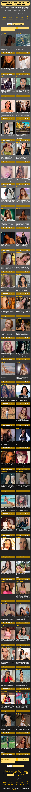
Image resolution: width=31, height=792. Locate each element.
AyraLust (3, 120)
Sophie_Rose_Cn (20, 581)
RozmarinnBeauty (20, 384)
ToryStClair (18, 120)
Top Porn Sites (28, 18)
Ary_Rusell (18, 165)
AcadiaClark (3, 296)
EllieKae (18, 142)
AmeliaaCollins (19, 252)
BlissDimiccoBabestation (6, 647)
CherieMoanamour (5, 142)
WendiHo (2, 318)
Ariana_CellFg (19, 560)
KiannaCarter (19, 713)
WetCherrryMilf (4, 384)
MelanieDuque (4, 691)
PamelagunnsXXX (4, 165)
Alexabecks (18, 318)
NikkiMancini (3, 450)
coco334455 (3, 186)
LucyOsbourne (19, 340)
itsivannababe (19, 186)
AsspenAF (18, 450)
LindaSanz (18, 230)
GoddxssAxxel (4, 340)
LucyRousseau (19, 494)
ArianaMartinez (19, 471)
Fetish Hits (15, 789)
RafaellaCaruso (19, 405)
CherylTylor (18, 362)
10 (4, 30)
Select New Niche (17, 24)
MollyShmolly (19, 625)
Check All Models (5, 27)
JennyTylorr (18, 515)
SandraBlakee (19, 33)
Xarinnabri (18, 537)
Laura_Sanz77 (4, 603)
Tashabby (3, 405)
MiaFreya (3, 560)
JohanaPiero (19, 99)
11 (6, 30)
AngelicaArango (4, 515)
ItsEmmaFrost (4, 274)
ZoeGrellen (3, 428)
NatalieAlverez (19, 428)
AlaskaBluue (19, 603)
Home (9, 24)
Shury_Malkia (3, 33)
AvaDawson (18, 208)
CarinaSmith (18, 647)
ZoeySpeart (18, 55)
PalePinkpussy (4, 252)
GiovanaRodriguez (5, 494)
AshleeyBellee (19, 296)
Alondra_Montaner (5, 669)
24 (11, 30)
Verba (2, 208)
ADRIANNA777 (4, 362)
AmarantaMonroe (20, 735)
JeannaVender (4, 471)
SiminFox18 (18, 76)
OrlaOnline (3, 55)
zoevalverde (3, 230)
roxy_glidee (3, 735)
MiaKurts (3, 76)
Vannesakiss (3, 581)
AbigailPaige (18, 691)
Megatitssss (18, 669)
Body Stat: (7, 52)
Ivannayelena (3, 99)
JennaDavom (3, 713)
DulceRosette (3, 625)
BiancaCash (18, 274)
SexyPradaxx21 (4, 537)
